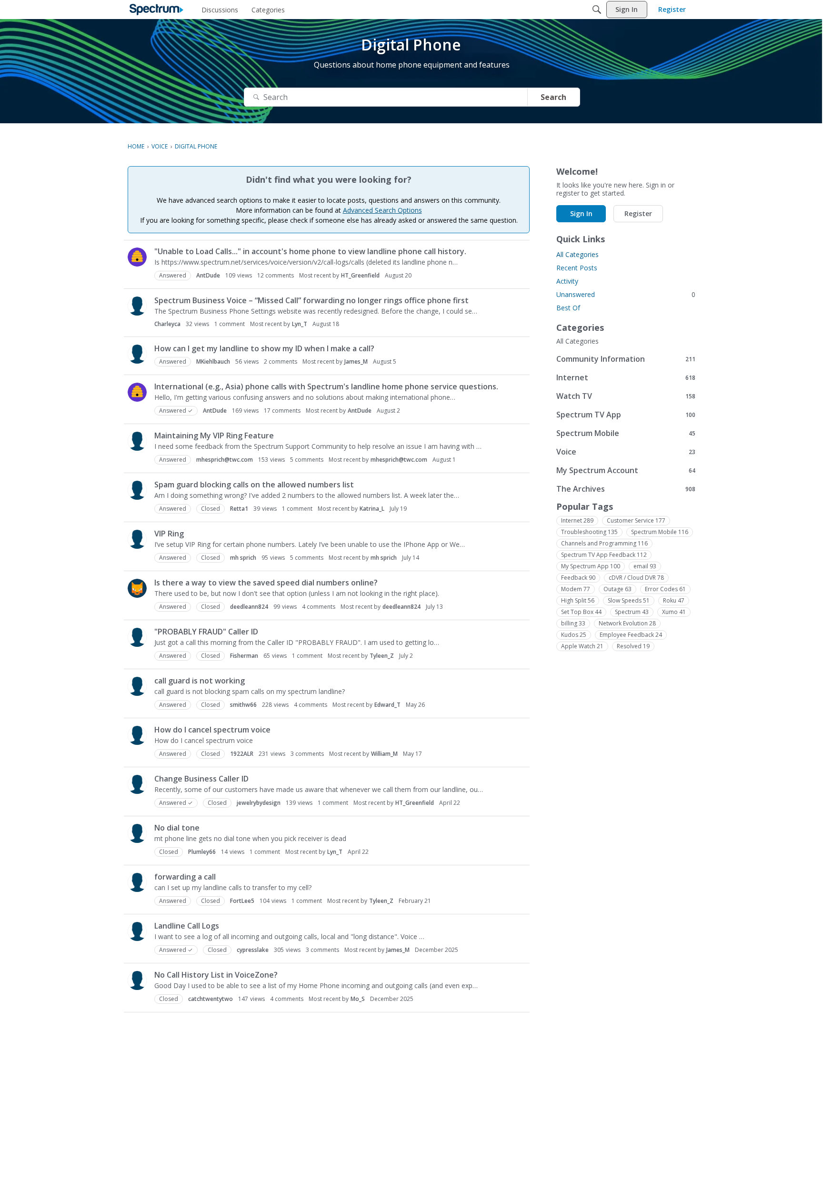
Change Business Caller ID (201, 778)
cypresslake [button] (253, 950)
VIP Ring (169, 533)
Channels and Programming (604, 543)
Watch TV (625, 396)
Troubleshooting (589, 532)
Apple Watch (582, 646)
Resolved (633, 646)
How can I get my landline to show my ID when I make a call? (264, 348)
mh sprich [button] (243, 558)
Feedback (578, 578)
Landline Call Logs (186, 926)
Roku (673, 600)
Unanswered (625, 294)
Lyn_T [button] (299, 324)
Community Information (625, 359)
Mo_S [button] (358, 999)
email (644, 566)
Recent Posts (576, 267)
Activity (567, 281)
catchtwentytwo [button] (210, 999)
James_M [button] (356, 361)
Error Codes (665, 589)
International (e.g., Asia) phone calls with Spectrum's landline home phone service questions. (326, 386)
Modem (575, 589)
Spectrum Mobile (625, 433)
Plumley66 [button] (202, 852)
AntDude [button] (208, 275)
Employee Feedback (631, 635)
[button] (137, 257)
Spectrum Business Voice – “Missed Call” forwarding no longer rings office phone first (311, 300)
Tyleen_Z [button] (382, 656)
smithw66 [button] (243, 705)
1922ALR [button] (241, 754)
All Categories (577, 254)
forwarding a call (185, 876)
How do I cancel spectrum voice (212, 729)
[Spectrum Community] (156, 9)
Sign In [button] (581, 213)
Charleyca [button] (167, 324)
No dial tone (177, 827)
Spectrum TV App (625, 414)
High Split (577, 600)
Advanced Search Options (382, 210)
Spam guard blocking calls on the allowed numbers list (254, 484)
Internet (625, 377)
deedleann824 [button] (249, 607)
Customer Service (636, 520)
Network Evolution (627, 623)
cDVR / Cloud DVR (636, 578)
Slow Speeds (629, 600)
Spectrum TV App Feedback (604, 555)
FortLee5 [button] (242, 901)
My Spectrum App (590, 566)
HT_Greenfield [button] (360, 275)
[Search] (596, 9)
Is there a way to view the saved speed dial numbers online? (266, 582)
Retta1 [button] (239, 509)
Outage (617, 589)
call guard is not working (199, 680)
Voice (625, 451)
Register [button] (638, 213)
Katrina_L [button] (372, 509)
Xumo (674, 612)
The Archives (625, 489)
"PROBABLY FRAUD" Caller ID (206, 631)
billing (573, 623)
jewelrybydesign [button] (259, 803)
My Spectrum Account (625, 470)
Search (553, 97)
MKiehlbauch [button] (213, 361)
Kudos (573, 635)
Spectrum (632, 612)
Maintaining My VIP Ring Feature (214, 435)
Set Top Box (581, 612)
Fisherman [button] (244, 656)
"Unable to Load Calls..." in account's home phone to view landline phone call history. (310, 251)
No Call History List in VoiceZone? (216, 975)
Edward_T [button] (387, 705)
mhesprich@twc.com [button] (224, 459)
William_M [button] (384, 754)
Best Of (568, 307)
